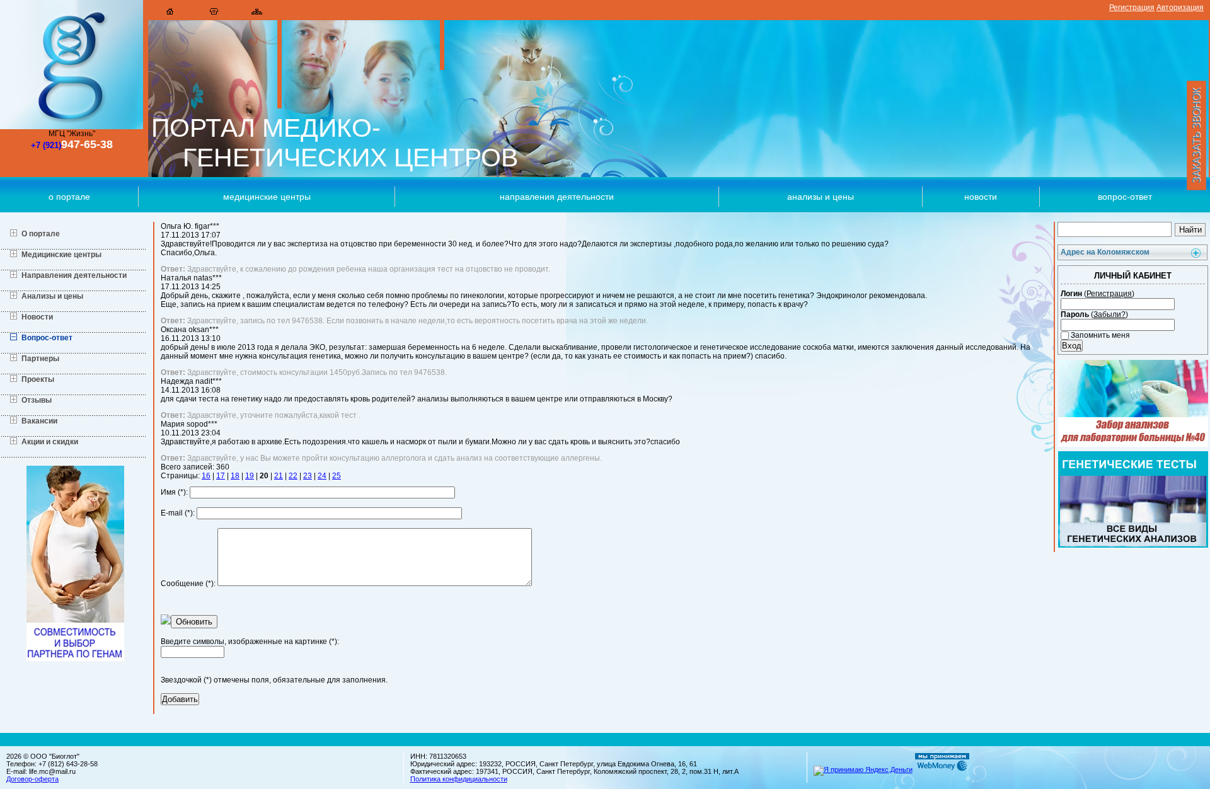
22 (293, 475)
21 (278, 475)
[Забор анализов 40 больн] (1133, 444)
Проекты (37, 379)
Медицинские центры (267, 197)
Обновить (194, 621)
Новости (980, 197)
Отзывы (36, 400)
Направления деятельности (557, 197)
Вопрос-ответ (46, 337)
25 (336, 475)
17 (220, 475)
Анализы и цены (820, 197)
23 (307, 475)
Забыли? (1109, 314)
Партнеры (40, 358)
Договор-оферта (32, 779)
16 (206, 475)
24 (322, 475)
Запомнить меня (1099, 335)
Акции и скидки (49, 441)
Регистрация (1132, 7)
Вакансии (39, 421)
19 (249, 475)
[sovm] (75, 658)
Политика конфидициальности (458, 779)
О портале (69, 197)
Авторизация (1180, 7)
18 (235, 475)
